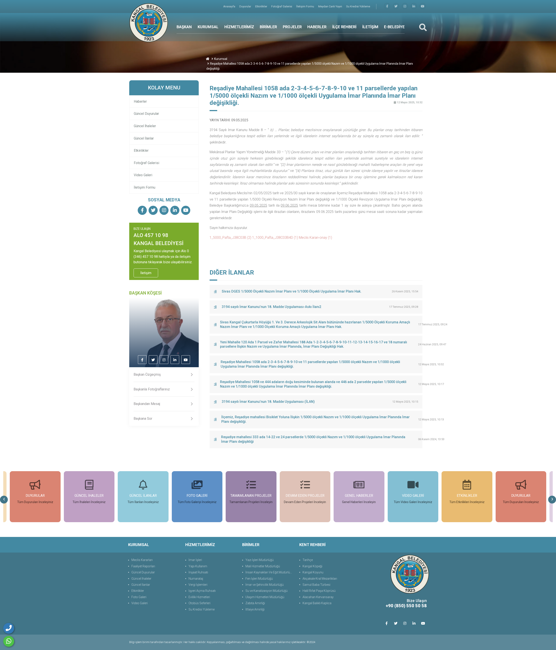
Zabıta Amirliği (255, 603)
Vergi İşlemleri (198, 584)
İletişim (145, 273)
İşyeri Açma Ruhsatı (202, 590)
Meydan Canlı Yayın (330, 6)
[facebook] (387, 6)
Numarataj (196, 578)
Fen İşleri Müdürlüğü (259, 578)
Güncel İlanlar (144, 138)
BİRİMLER (268, 27)
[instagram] (405, 6)
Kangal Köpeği (312, 566)
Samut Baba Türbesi (316, 584)
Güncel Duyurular (146, 114)
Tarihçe (308, 560)
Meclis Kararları (142, 560)
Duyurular (245, 6)
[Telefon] (8, 628)
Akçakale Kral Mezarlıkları (320, 578)
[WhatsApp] (8, 641)
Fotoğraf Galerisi (282, 6)
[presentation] (4, 500)
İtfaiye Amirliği (255, 609)
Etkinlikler (261, 6)
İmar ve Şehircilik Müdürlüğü (264, 584)
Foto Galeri (138, 597)
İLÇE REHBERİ (344, 27)
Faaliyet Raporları (143, 566)
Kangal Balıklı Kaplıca (317, 603)
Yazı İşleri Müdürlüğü (259, 560)
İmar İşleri (195, 560)
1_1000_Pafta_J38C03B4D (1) (275, 237)
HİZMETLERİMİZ (239, 27)
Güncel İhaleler (145, 126)
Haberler (140, 101)
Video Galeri (143, 175)
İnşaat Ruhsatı (198, 572)
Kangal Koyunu (313, 572)
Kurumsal (220, 59)
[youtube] (423, 6)
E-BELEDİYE (394, 27)
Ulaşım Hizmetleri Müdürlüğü (264, 597)
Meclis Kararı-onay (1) (315, 237)
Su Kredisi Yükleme (358, 6)
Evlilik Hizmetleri (199, 597)
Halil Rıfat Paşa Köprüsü (319, 590)
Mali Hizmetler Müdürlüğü (262, 566)
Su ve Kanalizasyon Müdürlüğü (266, 590)
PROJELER (292, 27)
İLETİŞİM (370, 27)
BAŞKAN (184, 27)
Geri (421, 77)
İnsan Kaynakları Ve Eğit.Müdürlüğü (269, 572)
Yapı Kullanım (198, 566)
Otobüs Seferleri (199, 603)
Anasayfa (229, 6)
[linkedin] (414, 6)
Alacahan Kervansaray (318, 597)
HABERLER (316, 27)
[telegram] (396, 6)
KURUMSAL (208, 27)
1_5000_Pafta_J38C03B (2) (230, 237)
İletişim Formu (305, 6)
